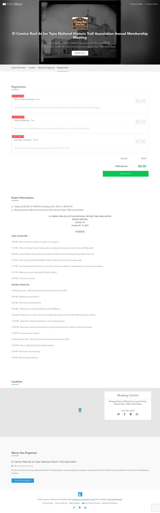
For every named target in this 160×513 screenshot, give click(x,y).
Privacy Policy (47, 503)
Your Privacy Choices (92, 503)
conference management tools (83, 499)
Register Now (80, 53)
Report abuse (74, 503)
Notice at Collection (110, 503)
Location (31, 68)
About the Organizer (46, 68)
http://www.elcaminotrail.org (23, 466)
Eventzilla (12, 4)
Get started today (115, 499)
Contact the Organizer (22, 480)
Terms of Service (61, 503)
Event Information (18, 68)
